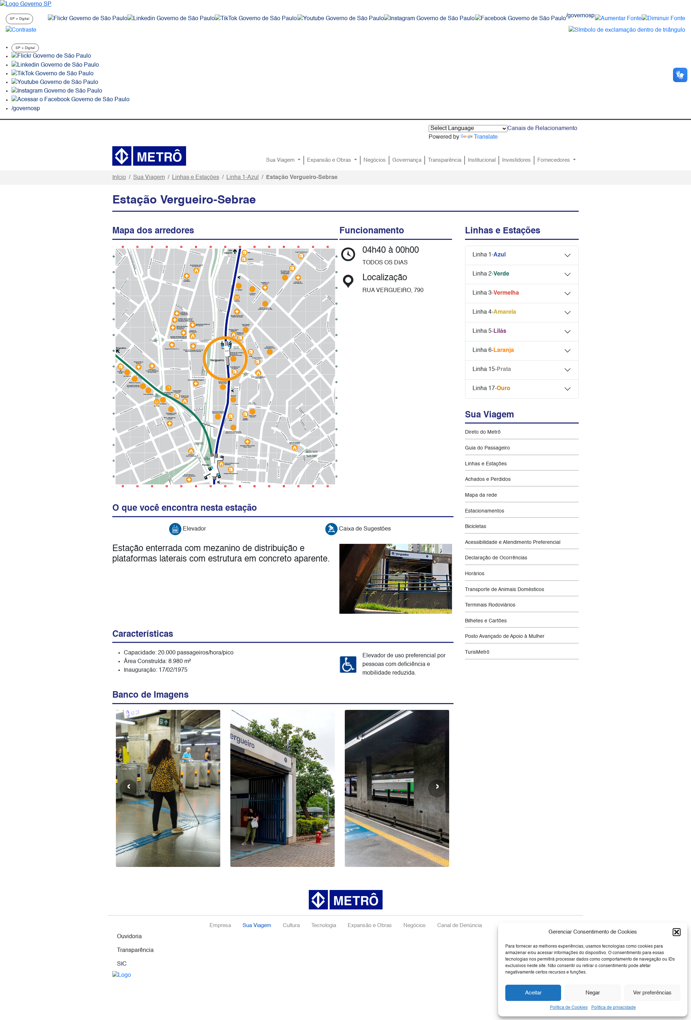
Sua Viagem (281, 160)
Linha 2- (491, 274)
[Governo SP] (25, 4)
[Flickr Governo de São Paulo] (51, 56)
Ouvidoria (129, 937)
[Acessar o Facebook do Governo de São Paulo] (71, 100)
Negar (593, 993)
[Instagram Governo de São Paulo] (429, 18)
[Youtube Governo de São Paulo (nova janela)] (340, 18)
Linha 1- (489, 255)
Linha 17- (491, 389)
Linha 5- (489, 331)
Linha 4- (494, 312)
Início (119, 177)
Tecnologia (323, 926)
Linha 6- (493, 350)
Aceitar (533, 993)
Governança (406, 160)
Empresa (220, 926)
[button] (676, 932)
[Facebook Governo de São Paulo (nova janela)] (520, 18)
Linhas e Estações (195, 177)
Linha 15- (492, 369)
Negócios (374, 160)
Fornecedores (554, 160)
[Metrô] (149, 155)
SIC (122, 964)
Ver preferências (652, 993)
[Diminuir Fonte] (663, 18)
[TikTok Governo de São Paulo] (53, 74)
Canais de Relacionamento (542, 128)
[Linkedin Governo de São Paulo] (55, 65)
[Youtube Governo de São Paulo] (55, 82)
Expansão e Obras (330, 160)
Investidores (516, 160)
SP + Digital (19, 19)
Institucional (482, 160)
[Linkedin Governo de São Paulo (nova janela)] (171, 18)
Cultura (291, 926)
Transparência (444, 160)
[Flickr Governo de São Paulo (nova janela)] (87, 18)
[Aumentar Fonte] (618, 18)
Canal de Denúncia (459, 926)
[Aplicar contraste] (21, 30)
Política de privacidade (613, 1008)
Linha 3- (496, 293)
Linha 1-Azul (242, 177)
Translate (486, 137)
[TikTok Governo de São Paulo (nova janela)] (256, 18)
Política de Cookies (569, 1008)
